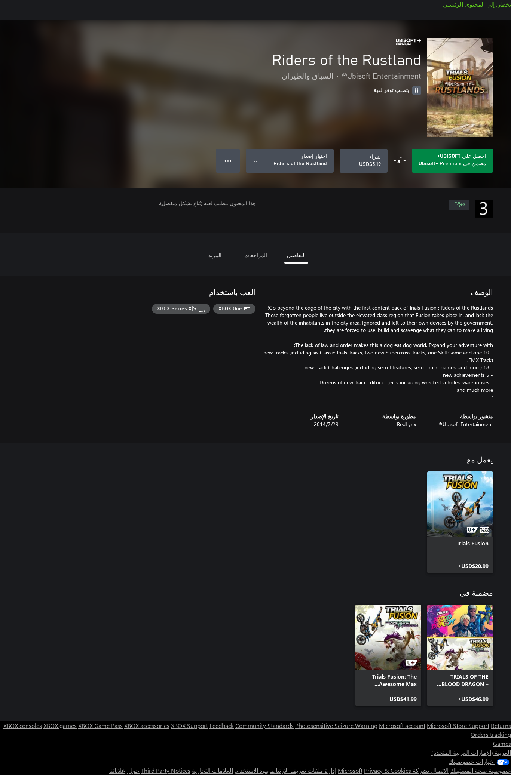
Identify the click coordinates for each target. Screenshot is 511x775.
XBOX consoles (22, 725)
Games (502, 743)
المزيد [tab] (214, 255)
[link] (460, 522)
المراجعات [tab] (255, 255)
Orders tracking (491, 734)
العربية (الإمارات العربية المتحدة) (471, 752)
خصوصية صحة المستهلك (480, 770)
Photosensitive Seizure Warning (336, 725)
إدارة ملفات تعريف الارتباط (303, 770)
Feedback (221, 725)
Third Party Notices (165, 770)
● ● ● (228, 161)
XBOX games (60, 725)
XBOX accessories (146, 725)
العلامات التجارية (212, 770)
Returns (501, 725)
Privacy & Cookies (387, 770)
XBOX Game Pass (100, 725)
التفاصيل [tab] (296, 255)
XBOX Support (189, 725)
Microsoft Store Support (458, 725)
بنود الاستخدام (252, 770)
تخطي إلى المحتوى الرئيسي (477, 4)
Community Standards (264, 725)
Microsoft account (402, 725)
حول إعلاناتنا (124, 770)
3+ (462, 204)
